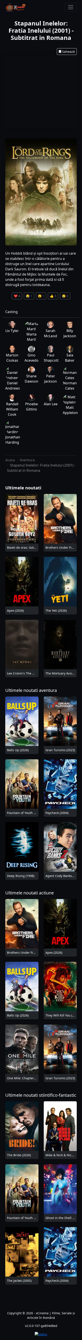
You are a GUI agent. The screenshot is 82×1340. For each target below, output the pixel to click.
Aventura (27, 460)
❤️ (17, 296)
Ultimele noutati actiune (29, 893)
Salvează (68, 51)
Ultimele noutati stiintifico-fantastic (40, 1095)
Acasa (10, 460)
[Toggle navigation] (71, 7)
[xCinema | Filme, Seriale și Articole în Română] (15, 7)
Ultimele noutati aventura (31, 690)
